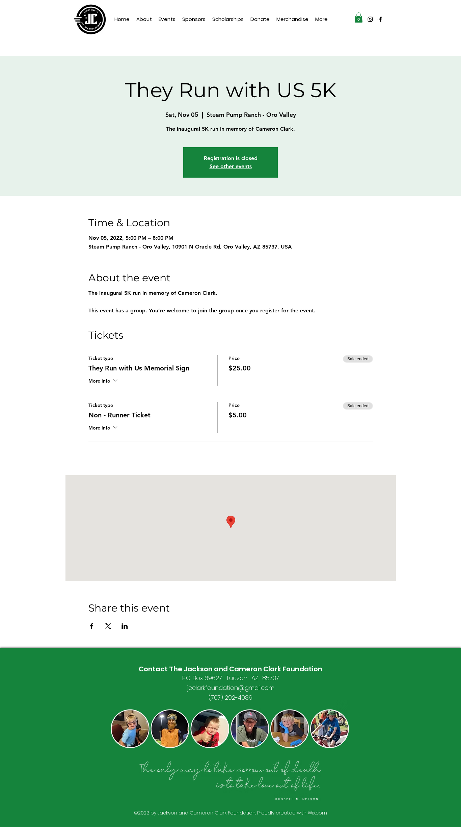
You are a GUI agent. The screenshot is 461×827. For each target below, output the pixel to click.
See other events (231, 166)
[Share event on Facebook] (91, 626)
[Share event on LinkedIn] (124, 626)
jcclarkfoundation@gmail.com (230, 687)
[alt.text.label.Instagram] (370, 19)
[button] (358, 17)
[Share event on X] (108, 626)
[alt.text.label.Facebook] (380, 19)
